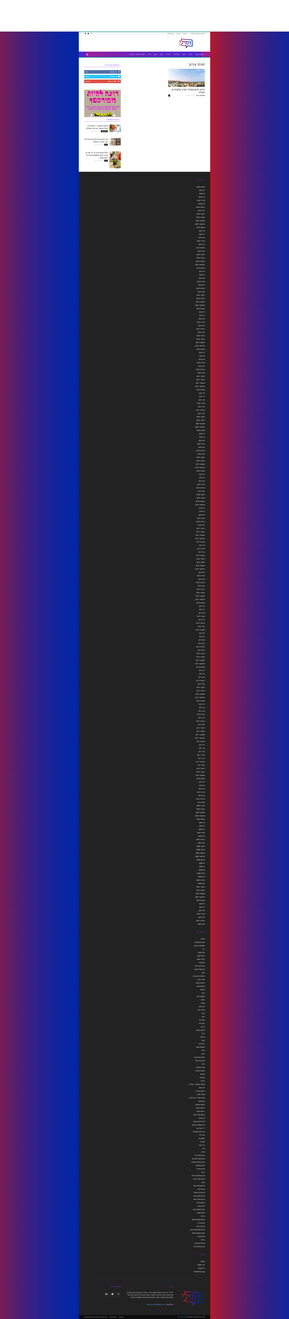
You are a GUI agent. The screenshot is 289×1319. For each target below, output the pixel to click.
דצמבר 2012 (200, 687)
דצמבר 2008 (200, 846)
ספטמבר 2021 (200, 386)
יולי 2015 (202, 606)
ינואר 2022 (201, 373)
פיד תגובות (201, 1268)
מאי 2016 (201, 572)
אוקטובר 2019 (200, 464)
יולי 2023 (202, 312)
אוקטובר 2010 (200, 775)
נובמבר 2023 (200, 298)
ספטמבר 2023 (200, 305)
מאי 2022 (201, 359)
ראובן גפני (201, 1138)
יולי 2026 (202, 190)
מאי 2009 (201, 829)
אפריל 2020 (201, 444)
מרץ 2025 (201, 244)
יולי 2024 (202, 271)
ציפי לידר (202, 1135)
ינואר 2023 (201, 332)
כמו (87, 72)
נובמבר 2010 (200, 772)
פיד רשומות (201, 1265)
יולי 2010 (202, 782)
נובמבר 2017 (200, 532)
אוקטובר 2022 (200, 342)
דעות (184, 54)
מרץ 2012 (201, 718)
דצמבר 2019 (200, 457)
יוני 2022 (202, 356)
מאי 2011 (201, 751)
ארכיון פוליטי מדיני (199, 1247)
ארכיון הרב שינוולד (199, 1192)
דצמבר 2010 (200, 768)
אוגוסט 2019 (200, 471)
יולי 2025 (202, 231)
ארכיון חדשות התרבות (198, 1162)
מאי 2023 (201, 319)
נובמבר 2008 (200, 850)
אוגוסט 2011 (200, 741)
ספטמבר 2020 (200, 427)
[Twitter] (88, 33)
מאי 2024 (201, 278)
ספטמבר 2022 (200, 346)
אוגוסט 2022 (200, 349)
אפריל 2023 (201, 322)
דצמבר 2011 (200, 728)
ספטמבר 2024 (200, 265)
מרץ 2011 (201, 758)
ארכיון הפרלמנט (200, 1243)
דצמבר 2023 (200, 295)
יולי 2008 (202, 863)
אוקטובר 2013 (200, 660)
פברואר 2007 (200, 921)
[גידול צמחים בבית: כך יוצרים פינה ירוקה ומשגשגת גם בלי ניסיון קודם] (115, 159)
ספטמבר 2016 (200, 569)
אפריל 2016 (201, 576)
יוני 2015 (202, 609)
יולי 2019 (202, 474)
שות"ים (202, 1142)
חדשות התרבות (200, 1071)
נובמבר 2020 (200, 420)
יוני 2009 (202, 826)
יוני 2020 (202, 437)
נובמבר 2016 (200, 562)
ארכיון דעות (201, 1189)
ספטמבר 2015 (200, 599)
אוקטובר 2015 (200, 596)
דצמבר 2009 (200, 806)
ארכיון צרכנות (200, 1226)
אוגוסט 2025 (200, 227)
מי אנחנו (185, 33)
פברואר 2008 (200, 880)
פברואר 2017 (200, 555)
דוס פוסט (202, 1088)
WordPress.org (199, 1272)
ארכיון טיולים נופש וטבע (197, 1230)
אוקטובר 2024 (200, 261)
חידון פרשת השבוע (199, 1121)
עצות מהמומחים (200, 942)
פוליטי (190, 54)
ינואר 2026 (201, 210)
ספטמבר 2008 (200, 856)
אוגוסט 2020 (200, 430)
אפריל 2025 (201, 241)
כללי (106, 144)
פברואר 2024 (200, 288)
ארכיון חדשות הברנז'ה (198, 1175)
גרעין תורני (201, 1118)
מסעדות (202, 1077)
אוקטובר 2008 (200, 853)
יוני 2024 (202, 275)
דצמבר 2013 (200, 653)
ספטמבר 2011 (200, 738)
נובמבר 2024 (200, 258)
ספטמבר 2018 (200, 505)
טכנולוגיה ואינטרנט (199, 976)
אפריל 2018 (201, 518)
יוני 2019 (202, 478)
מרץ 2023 (201, 325)
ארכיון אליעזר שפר (199, 1186)
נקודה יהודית (201, 1094)
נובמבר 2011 (200, 731)
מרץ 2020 (201, 447)
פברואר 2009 (200, 839)
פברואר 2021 (200, 410)
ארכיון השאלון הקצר (198, 1209)
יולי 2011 (202, 745)
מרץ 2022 (201, 366)
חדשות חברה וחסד (199, 1115)
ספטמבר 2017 (200, 538)
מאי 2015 (201, 613)
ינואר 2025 (201, 251)
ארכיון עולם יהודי (200, 1155)
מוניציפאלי (201, 1101)
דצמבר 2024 (200, 254)
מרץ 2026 (201, 204)
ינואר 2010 (201, 802)
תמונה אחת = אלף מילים (197, 1098)
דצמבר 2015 (200, 589)
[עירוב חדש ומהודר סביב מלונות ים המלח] (186, 78)
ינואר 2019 (201, 491)
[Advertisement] (221, 16)
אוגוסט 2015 (200, 603)
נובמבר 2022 (200, 339)
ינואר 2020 (201, 454)
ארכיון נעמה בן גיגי (199, 1196)
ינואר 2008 (201, 883)
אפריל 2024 (201, 281)
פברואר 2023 (200, 329)
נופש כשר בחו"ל (200, 966)
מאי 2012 (201, 711)
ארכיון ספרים (201, 1169)
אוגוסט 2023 (200, 308)
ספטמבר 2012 (200, 697)
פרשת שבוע (104, 131)
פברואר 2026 (200, 207)
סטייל (203, 1050)
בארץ (203, 993)
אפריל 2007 (201, 914)
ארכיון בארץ (201, 1206)
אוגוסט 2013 (200, 667)
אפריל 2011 (201, 755)
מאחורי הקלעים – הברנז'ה (137, 54)
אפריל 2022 (201, 363)
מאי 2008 (201, 870)
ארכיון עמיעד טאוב (199, 1199)
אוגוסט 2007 (200, 900)
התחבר (202, 1261)
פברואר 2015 (200, 623)
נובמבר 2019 (200, 461)
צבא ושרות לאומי (199, 969)
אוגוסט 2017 (200, 542)
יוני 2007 (202, 907)
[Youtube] (85, 33)
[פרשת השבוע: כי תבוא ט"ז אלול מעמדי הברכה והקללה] (115, 128)
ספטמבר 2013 (200, 664)
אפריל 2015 (201, 616)
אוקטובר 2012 (200, 694)
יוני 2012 (202, 708)
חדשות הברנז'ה (200, 1091)
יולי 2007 (202, 904)
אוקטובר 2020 (200, 423)
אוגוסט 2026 (200, 187)
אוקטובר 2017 (200, 535)
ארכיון (203, 1152)
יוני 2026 (202, 194)
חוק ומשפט (201, 952)
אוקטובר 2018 (200, 501)
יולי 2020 (202, 434)
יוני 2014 (202, 636)
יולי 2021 (202, 393)
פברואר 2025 (200, 248)
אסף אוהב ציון (201, 95)
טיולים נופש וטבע (199, 1057)
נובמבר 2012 (200, 691)
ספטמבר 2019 (200, 467)
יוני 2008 (202, 866)
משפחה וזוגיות (200, 1047)
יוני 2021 (202, 396)
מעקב (87, 76)
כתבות (203, 1000)
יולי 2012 (202, 704)
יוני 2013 (202, 674)
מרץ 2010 (201, 795)
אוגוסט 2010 (200, 779)
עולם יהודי (176, 54)
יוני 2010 (202, 785)
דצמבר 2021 (200, 376)
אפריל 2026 (201, 200)
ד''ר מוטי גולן (201, 1128)
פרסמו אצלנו (170, 33)
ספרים (203, 1081)
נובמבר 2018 (200, 498)
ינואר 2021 (201, 413)
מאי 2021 (201, 400)
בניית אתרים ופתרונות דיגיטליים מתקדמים (95, 1317)
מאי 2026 (201, 197)
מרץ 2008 (201, 877)
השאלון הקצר (200, 996)
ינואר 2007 (201, 924)
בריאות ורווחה (201, 1111)
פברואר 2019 (200, 488)
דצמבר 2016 (200, 559)
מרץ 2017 (201, 552)
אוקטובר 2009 (200, 812)
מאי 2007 (201, 910)
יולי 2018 (202, 508)
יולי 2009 (202, 822)
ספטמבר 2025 (200, 224)
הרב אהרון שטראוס (199, 1132)
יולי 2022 (202, 352)
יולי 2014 (202, 633)
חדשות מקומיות (200, 1104)
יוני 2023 (202, 315)
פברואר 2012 (200, 721)
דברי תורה (202, 1145)
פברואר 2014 (200, 647)
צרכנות (202, 1037)
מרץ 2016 (201, 579)
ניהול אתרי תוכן (182, 1317)
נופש (155, 54)
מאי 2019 (201, 481)
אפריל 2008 (201, 873)
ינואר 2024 (201, 292)
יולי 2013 (202, 670)
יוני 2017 (202, 545)
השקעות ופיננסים (199, 946)
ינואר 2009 (201, 843)
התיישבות (202, 962)
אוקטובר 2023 (200, 302)
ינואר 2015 (201, 626)
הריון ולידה (201, 1044)
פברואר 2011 (200, 762)
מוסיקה (202, 1074)
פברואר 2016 (200, 582)
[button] (87, 54)
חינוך (203, 973)
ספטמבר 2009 (200, 816)
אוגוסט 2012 (200, 701)
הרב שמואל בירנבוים (198, 1125)
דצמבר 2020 (200, 417)
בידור (149, 54)
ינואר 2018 (201, 525)
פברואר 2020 (200, 451)
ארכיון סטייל (201, 1236)
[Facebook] (91, 33)
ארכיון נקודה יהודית (199, 1179)
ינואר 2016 (201, 586)
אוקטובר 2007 (200, 893)
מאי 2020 (201, 440)
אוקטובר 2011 (200, 735)
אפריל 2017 (201, 549)
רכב (203, 949)
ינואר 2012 (201, 724)
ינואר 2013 (201, 684)
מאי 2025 (201, 237)
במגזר (203, 1172)
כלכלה (168, 54)
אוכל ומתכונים (200, 1067)
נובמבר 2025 (200, 217)
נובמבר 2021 (200, 379)
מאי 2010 (201, 789)
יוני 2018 (202, 511)
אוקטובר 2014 (200, 630)
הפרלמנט (202, 1006)
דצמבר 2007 (200, 887)
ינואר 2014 (201, 650)
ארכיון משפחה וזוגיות (198, 1233)
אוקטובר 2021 (200, 383)
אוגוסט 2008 (200, 860)
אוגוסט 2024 (200, 268)
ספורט (203, 939)
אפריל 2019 (201, 484)
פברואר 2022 (200, 369)
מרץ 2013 (201, 677)
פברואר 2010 (200, 799)
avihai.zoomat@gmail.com (156, 1304)
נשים (161, 54)
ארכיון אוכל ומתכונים (198, 1159)
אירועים (202, 990)
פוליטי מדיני (201, 1010)
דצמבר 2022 (200, 336)
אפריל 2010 (201, 792)
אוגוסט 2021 (200, 390)
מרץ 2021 (201, 407)
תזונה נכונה (201, 979)
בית (204, 61)
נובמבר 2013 (200, 657)
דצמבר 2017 (200, 528)
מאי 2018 (201, 515)
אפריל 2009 (201, 833)
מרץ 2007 (201, 917)
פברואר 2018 (200, 522)
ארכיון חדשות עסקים (198, 1219)
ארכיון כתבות (201, 1213)
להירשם (88, 81)
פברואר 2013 (200, 680)
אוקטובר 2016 (200, 565)
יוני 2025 (202, 234)
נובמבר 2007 (200, 890)
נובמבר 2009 (200, 809)
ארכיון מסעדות (200, 1165)
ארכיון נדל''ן (201, 1223)
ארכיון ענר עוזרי (200, 1061)
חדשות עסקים (200, 1030)
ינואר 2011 (201, 765)
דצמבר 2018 (200, 494)
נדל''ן (203, 1033)
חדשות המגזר (199, 54)
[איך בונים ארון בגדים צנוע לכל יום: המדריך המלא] (115, 142)
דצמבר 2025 (200, 214)
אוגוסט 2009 (200, 819)
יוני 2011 (202, 748)
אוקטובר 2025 (200, 221)
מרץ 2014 (201, 643)
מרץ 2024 (201, 285)
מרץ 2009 (201, 836)
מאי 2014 (201, 640)
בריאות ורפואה (200, 983)
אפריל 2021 (201, 403)
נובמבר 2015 (200, 593)
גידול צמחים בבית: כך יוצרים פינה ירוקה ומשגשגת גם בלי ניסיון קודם (97, 155)
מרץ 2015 (201, 620)
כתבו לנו (178, 33)
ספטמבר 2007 (200, 897)
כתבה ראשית (201, 86)
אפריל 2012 (201, 714)
